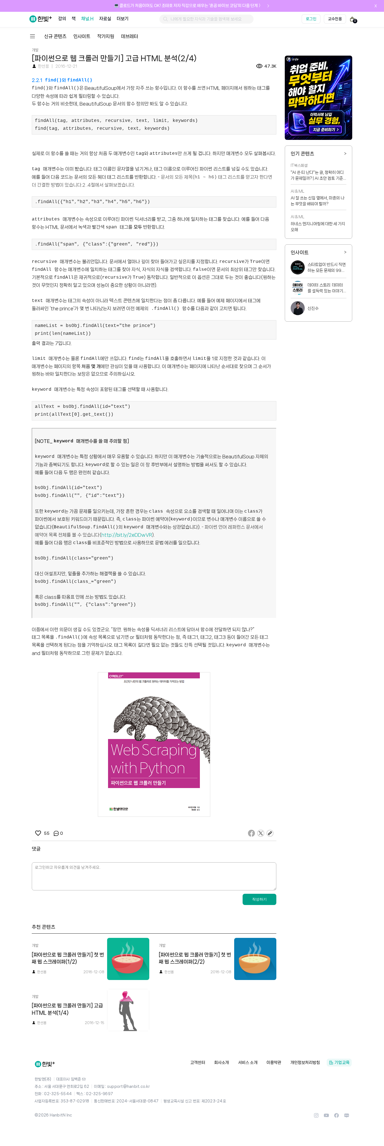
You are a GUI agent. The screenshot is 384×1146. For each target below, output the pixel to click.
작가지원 (105, 36)
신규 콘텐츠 (55, 36)
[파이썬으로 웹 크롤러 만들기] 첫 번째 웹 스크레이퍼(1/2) (68, 958)
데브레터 (129, 36)
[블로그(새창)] (346, 1117)
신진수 (313, 308)
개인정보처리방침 (305, 1062)
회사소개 (221, 1062)
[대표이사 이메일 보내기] (84, 1079)
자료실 (105, 18)
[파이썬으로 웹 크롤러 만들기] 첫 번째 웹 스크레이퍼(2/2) (195, 958)
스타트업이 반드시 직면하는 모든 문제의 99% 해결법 (327, 268)
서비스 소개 (247, 1062)
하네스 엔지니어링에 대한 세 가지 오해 (318, 227)
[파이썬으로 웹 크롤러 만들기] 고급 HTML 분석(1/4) (67, 1009)
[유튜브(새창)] (326, 1117)
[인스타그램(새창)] (316, 1117)
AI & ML (297, 191)
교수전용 (335, 19)
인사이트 (81, 36)
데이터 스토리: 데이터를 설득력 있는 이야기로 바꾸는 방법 (325, 288)
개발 (35, 50)
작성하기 (259, 899)
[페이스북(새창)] (336, 1117)
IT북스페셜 (299, 165)
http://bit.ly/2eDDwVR (126, 534)
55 (46, 833)
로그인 (311, 19)
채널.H (87, 18)
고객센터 (197, 1062)
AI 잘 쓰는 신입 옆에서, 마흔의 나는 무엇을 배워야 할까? (317, 201)
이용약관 (273, 1062)
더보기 (122, 18)
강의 (62, 18)
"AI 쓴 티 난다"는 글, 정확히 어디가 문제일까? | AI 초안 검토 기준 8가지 (317, 175)
